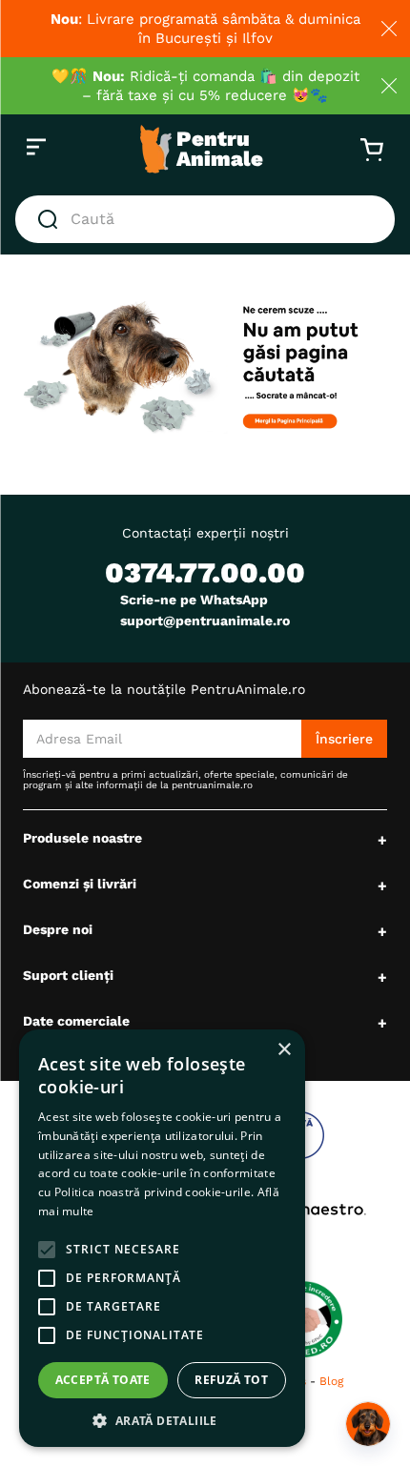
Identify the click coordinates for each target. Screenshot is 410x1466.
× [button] (284, 1050)
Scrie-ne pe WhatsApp (194, 599)
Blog (331, 1381)
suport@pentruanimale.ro (205, 620)
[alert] (162, 1238)
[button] (162, 1419)
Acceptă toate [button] (103, 1380)
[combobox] (205, 219)
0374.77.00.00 (205, 572)
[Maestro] (307, 1209)
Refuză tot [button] (231, 1380)
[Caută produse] (51, 219)
